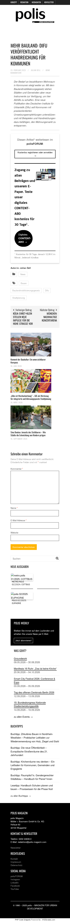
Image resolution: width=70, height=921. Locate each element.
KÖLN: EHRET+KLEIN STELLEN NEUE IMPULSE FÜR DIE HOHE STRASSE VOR (23, 319)
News (23, 274)
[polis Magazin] (35, 20)
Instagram (15, 879)
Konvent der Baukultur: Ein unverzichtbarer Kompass (28, 361)
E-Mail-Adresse (19, 520)
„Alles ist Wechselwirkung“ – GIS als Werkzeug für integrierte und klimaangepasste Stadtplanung (31, 397)
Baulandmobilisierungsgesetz (26, 290)
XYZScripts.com (48, 919)
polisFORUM (17, 876)
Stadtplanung (18, 297)
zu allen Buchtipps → (21, 795)
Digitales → (24, 238)
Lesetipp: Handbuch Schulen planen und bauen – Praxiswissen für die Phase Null (32, 787)
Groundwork (20, 658)
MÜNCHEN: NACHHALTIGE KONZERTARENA (49, 317)
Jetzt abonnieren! (23, 640)
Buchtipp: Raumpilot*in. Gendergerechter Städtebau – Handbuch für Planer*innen (32, 777)
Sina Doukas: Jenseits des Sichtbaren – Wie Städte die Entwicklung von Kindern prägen (28, 433)
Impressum (16, 861)
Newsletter (49, 2)
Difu (47, 290)
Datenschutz (16, 865)
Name (14, 507)
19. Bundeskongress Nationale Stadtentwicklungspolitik (30, 704)
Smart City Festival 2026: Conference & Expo (34, 680)
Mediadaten (36, 2)
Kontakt (14, 858)
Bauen (24, 283)
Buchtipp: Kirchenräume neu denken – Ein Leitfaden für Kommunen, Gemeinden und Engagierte (33, 765)
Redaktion (24, 2)
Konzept (14, 2)
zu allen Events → (23, 716)
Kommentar (17, 468)
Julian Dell (36, 70)
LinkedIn (15, 882)
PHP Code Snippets (23, 919)
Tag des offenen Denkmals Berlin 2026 (34, 692)
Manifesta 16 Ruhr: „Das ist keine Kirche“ (35, 668)
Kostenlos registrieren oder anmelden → (35, 154)
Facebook (15, 885)
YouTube (15, 888)
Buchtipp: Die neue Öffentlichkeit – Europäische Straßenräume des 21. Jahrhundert (29, 751)
